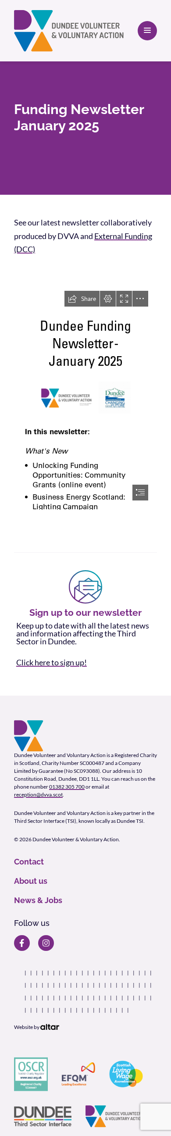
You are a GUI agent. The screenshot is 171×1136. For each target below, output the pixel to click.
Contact (29, 861)
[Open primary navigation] (147, 30)
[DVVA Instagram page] (46, 943)
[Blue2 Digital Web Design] (49, 1027)
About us (30, 881)
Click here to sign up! (51, 662)
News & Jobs (38, 900)
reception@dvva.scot (38, 794)
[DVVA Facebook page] (22, 943)
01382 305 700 (67, 786)
